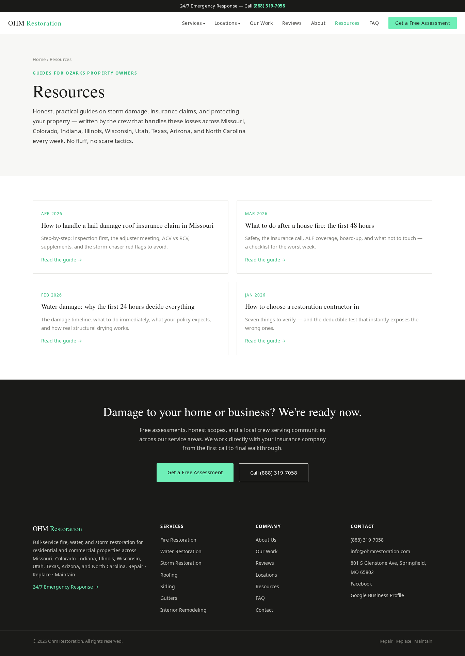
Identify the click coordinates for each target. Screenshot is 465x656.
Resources (347, 23)
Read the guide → (61, 259)
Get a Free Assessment (422, 23)
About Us (266, 540)
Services (192, 23)
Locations (225, 23)
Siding (167, 586)
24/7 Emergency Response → (66, 586)
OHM (35, 23)
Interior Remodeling (183, 610)
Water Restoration (181, 551)
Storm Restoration (181, 563)
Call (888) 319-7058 (273, 472)
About (318, 23)
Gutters (168, 598)
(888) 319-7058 (269, 6)
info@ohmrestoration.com (380, 551)
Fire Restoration (178, 540)
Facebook (361, 583)
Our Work (261, 23)
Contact (264, 610)
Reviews (292, 23)
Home (39, 59)
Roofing (169, 575)
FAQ (374, 23)
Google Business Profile (377, 595)
